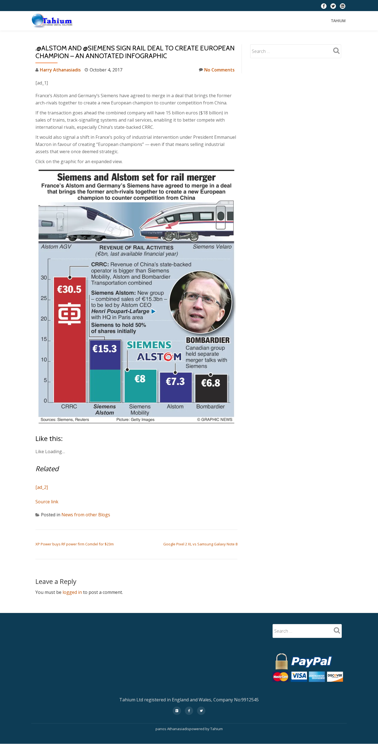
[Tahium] (53, 20)
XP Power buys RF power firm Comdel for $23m (74, 544)
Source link (46, 502)
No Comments (219, 70)
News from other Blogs (85, 515)
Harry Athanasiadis (60, 70)
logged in (72, 592)
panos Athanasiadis (172, 728)
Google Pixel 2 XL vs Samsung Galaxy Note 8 (200, 544)
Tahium (338, 21)
